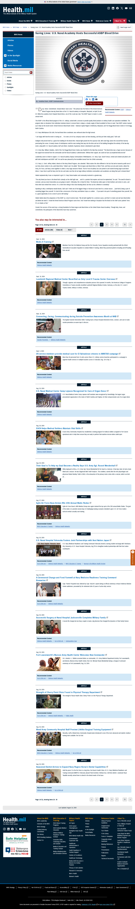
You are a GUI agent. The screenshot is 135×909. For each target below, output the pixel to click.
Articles (11, 40)
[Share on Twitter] (90, 99)
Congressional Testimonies (105, 827)
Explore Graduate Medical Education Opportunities (122, 864)
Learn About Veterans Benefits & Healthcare (123, 841)
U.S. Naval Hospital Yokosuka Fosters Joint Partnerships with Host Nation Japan (72, 540)
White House (74, 892)
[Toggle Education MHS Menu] (56, 21)
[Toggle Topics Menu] (78, 21)
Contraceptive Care (71, 641)
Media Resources (15, 65)
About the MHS (24, 21)
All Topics (72, 823)
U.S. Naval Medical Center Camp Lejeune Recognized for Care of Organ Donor (71, 391)
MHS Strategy (41, 827)
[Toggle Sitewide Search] (129, 21)
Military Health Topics (69, 21)
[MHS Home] (15, 825)
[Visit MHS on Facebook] (117, 9)
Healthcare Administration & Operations (74, 845)
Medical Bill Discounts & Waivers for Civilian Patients (76, 863)
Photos (10, 45)
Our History (40, 834)
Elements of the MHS (43, 824)
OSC (84, 892)
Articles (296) (49, 230)
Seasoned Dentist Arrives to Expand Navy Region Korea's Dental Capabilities (71, 767)
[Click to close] (132, 551)
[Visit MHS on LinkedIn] (113, 9)
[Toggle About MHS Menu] (31, 21)
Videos (10, 50)
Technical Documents (107, 859)
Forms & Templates (107, 836)
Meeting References (107, 844)
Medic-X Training (43, 242)
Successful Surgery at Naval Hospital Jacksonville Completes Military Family (71, 617)
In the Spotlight (14, 55)
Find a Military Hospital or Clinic (124, 825)
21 (125, 225)
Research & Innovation (75, 871)
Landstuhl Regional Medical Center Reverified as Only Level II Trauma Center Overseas (75, 279)
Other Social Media (95, 103)
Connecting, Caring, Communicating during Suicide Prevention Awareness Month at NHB (76, 316)
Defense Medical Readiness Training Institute (58, 835)
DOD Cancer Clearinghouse (73, 827)
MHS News (86, 21)
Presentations (105, 850)
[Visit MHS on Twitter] (122, 9)
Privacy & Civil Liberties (76, 868)
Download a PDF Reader (89, 905)
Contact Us (40, 840)
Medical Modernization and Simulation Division (60, 852)
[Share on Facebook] (87, 99)
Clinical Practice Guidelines (106, 822)
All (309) (39, 230)
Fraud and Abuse (49, 888)
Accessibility (63, 888)
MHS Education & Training (45, 21)
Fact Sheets (104, 831)
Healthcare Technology (75, 858)
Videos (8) (59, 230)
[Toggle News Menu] (92, 21)
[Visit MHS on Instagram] (108, 9)
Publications (104, 853)
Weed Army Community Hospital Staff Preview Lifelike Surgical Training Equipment (73, 729)
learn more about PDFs (106, 905)
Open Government (121, 888)
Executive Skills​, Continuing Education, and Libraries (59, 842)
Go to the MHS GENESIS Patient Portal (124, 830)
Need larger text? (125, 27)
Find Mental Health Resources (122, 853)
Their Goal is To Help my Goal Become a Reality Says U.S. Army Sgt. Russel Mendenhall (75, 465)
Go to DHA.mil (41, 564)
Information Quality (105, 888)
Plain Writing (50, 892)
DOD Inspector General (87, 888)
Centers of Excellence (75, 855)
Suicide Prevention (42, 340)
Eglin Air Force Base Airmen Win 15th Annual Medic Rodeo (62, 503)
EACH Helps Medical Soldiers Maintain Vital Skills (58, 428)
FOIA (74, 888)
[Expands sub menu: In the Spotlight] (5, 55)
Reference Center (102, 21)
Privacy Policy (22, 888)
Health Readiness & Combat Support (75, 851)
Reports (103, 856)
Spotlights (10, 87)
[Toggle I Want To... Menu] (124, 21)
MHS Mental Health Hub (76, 836)
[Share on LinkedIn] (93, 99)
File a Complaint (122, 869)
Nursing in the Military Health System (94, 564)
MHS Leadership (42, 821)
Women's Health (74, 876)
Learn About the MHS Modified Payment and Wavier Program (123, 836)
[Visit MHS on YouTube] (126, 9)
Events (9, 81)
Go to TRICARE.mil (123, 821)
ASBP (122, 110)
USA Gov (62, 892)
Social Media (13, 60)
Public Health (69, 716)
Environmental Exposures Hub (73, 840)
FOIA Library (105, 834)
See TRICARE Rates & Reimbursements (124, 848)
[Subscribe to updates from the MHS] (130, 9)
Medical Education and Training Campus (59, 848)
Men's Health (73, 874)
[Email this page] (96, 99)
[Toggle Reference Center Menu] (110, 21)
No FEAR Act (35, 888)
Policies (103, 847)
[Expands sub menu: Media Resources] (5, 65)
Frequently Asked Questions (106, 840)
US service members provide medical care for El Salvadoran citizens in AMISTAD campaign (77, 353)
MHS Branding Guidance (44, 837)
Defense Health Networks (44, 265)
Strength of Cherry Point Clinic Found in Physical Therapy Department (68, 692)
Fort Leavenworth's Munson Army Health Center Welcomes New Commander (70, 655)
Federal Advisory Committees (42, 831)
